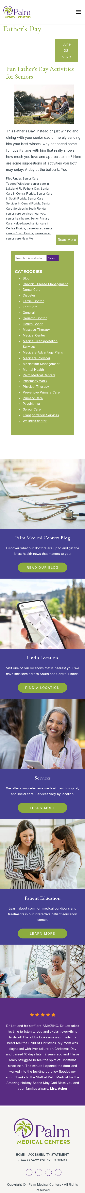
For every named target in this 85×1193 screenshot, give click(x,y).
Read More (67, 240)
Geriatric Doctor (35, 318)
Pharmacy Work (35, 381)
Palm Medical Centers (39, 375)
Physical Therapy (36, 387)
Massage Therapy (36, 330)
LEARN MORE (42, 808)
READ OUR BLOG (43, 567)
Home (20, 1154)
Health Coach (33, 324)
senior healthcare (17, 218)
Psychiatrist (31, 404)
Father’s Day (31, 188)
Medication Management (41, 364)
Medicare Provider (36, 358)
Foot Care (30, 307)
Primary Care (33, 398)
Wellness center (35, 421)
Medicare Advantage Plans (43, 352)
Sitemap (60, 1160)
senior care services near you (25, 213)
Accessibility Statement (48, 1154)
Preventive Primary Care (41, 392)
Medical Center (34, 335)
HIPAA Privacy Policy (34, 1160)
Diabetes (29, 295)
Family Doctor (33, 301)
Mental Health (33, 370)
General (29, 313)
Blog (26, 278)
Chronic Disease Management (45, 284)
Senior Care (30, 178)
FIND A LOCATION (42, 688)
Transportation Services (41, 415)
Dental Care (32, 290)
